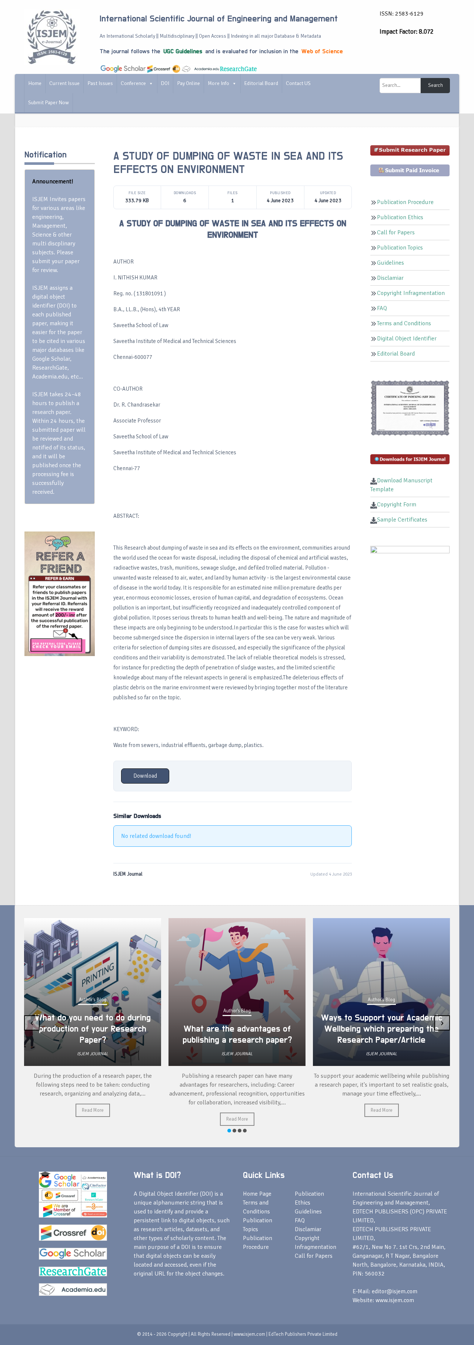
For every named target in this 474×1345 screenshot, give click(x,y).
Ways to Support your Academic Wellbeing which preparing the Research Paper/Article (298, 1029)
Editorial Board (261, 83)
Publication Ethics (400, 217)
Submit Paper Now (48, 102)
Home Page (257, 1194)
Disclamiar (390, 278)
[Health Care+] (59, 593)
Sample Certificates (402, 519)
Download (145, 775)
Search (435, 85)
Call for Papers (396, 232)
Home (34, 83)
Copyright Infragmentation (411, 293)
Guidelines (390, 262)
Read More (154, 1119)
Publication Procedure (405, 202)
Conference (133, 83)
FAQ (382, 308)
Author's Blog (153, 1011)
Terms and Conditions (404, 323)
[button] (229, 1130)
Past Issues (100, 83)
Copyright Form (396, 504)
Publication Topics (400, 247)
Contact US (298, 83)
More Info (218, 83)
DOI (165, 83)
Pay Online (188, 83)
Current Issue (64, 83)
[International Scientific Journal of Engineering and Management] (52, 36)
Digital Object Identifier (407, 338)
